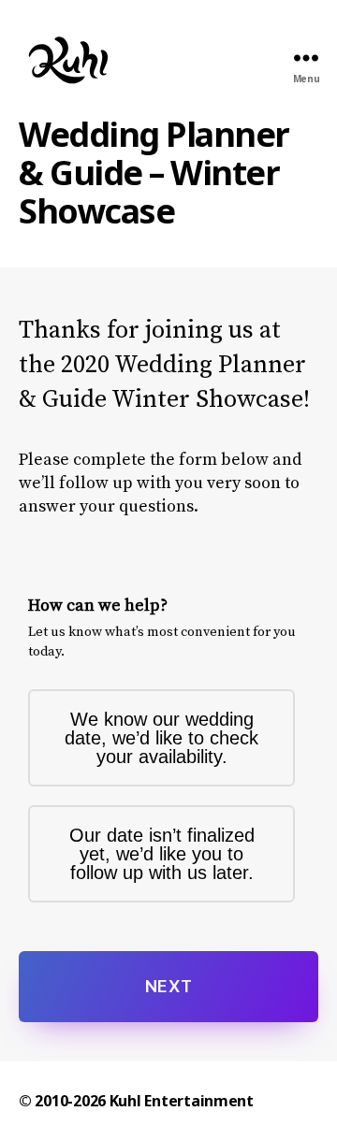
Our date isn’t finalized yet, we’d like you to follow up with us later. (162, 854)
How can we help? (98, 605)
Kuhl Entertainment (182, 1100)
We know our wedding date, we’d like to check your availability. (161, 738)
